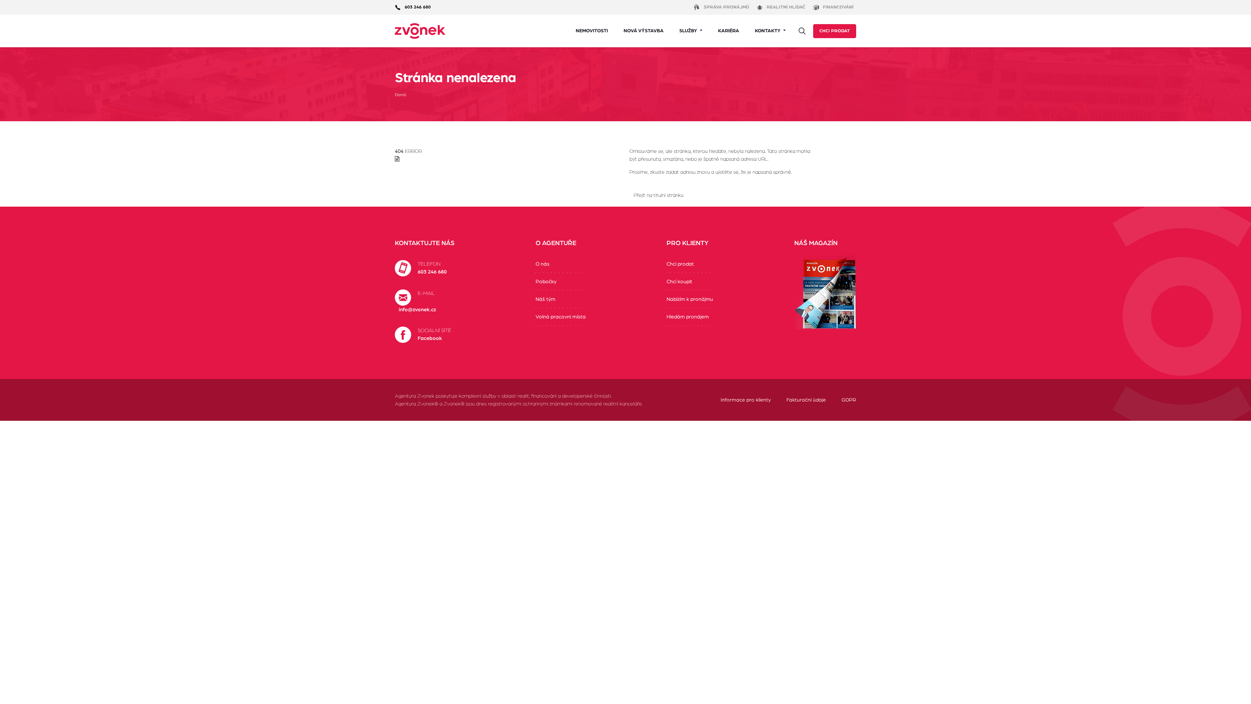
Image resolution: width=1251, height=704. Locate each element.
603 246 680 (432, 271)
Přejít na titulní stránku (658, 195)
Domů (400, 95)
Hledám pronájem (688, 316)
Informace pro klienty (746, 400)
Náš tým (545, 299)
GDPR (848, 400)
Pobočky (546, 281)
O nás (543, 264)
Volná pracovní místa (561, 316)
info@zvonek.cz (417, 309)
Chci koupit (679, 281)
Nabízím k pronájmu (690, 299)
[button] (691, 31)
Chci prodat (834, 31)
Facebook (430, 338)
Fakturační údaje (806, 400)
